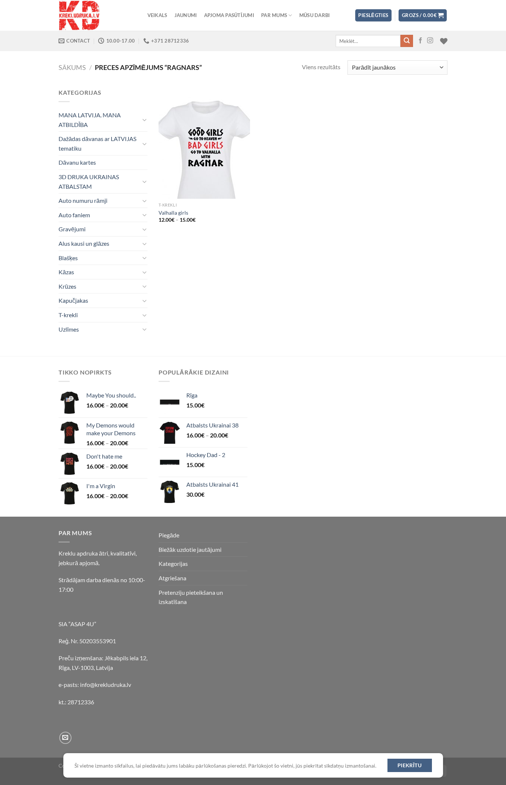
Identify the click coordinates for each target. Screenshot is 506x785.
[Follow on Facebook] (420, 40)
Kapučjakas (73, 300)
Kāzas (66, 271)
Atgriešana (172, 577)
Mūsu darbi (314, 15)
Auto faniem (74, 214)
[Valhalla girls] (204, 143)
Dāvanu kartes (77, 162)
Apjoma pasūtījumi (229, 15)
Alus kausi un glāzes (84, 243)
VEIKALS (157, 15)
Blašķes (68, 257)
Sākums (72, 67)
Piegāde (169, 535)
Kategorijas (173, 563)
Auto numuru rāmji (83, 200)
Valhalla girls (173, 212)
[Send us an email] (65, 738)
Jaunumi (185, 15)
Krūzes (67, 286)
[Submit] (406, 41)
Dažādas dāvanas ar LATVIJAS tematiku (97, 143)
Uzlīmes (69, 329)
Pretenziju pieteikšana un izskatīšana (191, 597)
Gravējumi (72, 228)
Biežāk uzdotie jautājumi (190, 549)
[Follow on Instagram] (430, 40)
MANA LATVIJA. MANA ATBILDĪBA (90, 119)
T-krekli (68, 314)
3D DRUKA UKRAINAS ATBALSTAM (89, 181)
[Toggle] (144, 119)
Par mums (274, 15)
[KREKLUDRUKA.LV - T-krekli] (96, 15)
